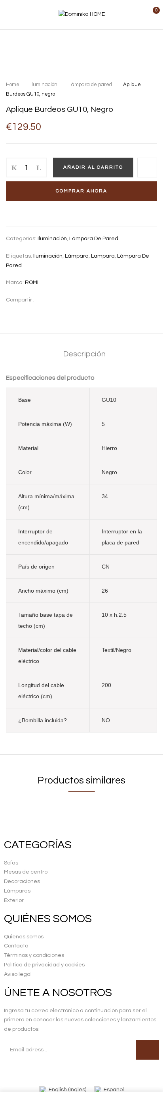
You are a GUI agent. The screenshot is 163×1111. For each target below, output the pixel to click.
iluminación (48, 256)
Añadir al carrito (93, 167)
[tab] (84, 354)
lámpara (77, 256)
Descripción (84, 354)
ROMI (31, 282)
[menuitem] (62, 1090)
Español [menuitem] (114, 1089)
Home (12, 84)
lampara (103, 256)
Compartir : (20, 300)
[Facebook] (44, 300)
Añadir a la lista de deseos (147, 167)
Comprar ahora (81, 191)
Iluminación (43, 84)
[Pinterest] (57, 300)
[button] (150, 14)
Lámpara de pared (90, 84)
